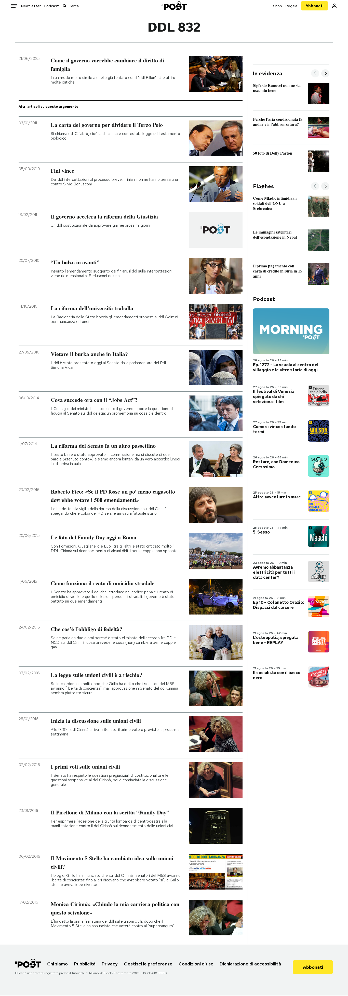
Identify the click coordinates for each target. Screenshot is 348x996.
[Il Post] (174, 5)
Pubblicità (85, 964)
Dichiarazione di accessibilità (250, 964)
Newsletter (31, 6)
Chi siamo (57, 964)
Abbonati (314, 5)
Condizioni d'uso (196, 964)
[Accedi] (334, 5)
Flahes (263, 186)
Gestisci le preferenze (148, 964)
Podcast (51, 6)
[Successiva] (325, 73)
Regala (291, 6)
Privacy (110, 964)
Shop (277, 6)
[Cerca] (64, 5)
